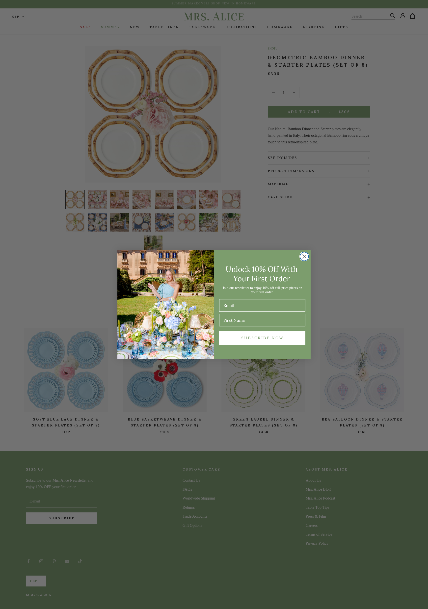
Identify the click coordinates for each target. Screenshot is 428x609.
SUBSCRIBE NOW (262, 338)
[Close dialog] (304, 256)
